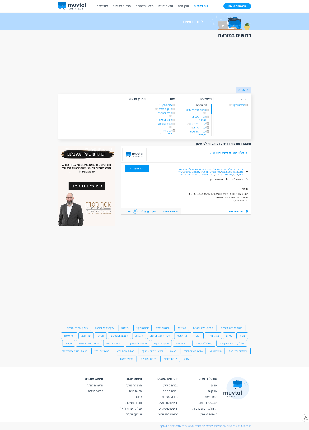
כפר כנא (228, 174)
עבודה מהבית (170, 391)
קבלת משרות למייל (131, 408)
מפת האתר (211, 397)
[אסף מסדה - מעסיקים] (86, 224)
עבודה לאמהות (169, 397)
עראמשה (196, 171)
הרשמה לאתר (134, 385)
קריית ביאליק (233, 169)
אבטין (235, 174)
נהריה (209, 169)
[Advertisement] (154, 63)
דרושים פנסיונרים (168, 408)
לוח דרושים (201, 6)
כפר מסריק (215, 171)
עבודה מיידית (170, 385)
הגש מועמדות (137, 168)
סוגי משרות (201, 105)
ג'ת (189, 169)
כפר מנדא (219, 174)
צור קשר (102, 6)
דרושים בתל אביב (168, 414)
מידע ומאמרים (145, 6)
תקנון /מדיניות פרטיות (204, 408)
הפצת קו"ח (165, 6)
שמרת (223, 169)
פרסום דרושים (122, 6)
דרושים (138, 397)
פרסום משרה (95, 391)
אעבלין (224, 171)
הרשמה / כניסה (237, 6)
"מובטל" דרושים (208, 403)
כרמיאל (217, 169)
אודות (214, 385)
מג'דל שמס (233, 171)
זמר (212, 174)
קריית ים (187, 171)
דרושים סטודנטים (168, 403)
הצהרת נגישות (208, 414)
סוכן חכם (183, 6)
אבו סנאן (205, 171)
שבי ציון (190, 174)
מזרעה (183, 174)
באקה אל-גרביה (202, 174)
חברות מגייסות (133, 403)
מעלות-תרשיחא (199, 169)
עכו (241, 169)
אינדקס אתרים (134, 414)
